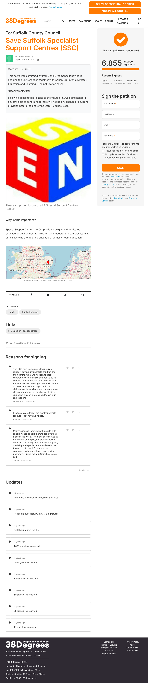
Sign (120, 168)
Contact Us (132, 650)
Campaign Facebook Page (23, 330)
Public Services (30, 312)
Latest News (132, 648)
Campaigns (85, 21)
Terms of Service (109, 645)
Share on (14, 295)
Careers (109, 650)
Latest (71, 21)
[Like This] (67, 368)
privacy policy (108, 184)
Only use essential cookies (115, 4)
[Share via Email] (82, 294)
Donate (109, 21)
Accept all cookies (114, 11)
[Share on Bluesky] (48, 294)
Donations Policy (109, 648)
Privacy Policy (118, 198)
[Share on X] (65, 294)
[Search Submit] (63, 21)
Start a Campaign (122, 21)
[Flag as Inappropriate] (73, 368)
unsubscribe (115, 176)
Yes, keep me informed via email (121, 150)
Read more (84, 470)
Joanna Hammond (25, 59)
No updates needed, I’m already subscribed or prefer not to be (121, 156)
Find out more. (55, 7)
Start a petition (109, 653)
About (98, 21)
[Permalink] (79, 367)
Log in (139, 21)
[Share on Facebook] (31, 294)
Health (12, 312)
